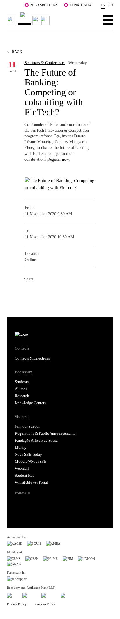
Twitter (40, 292)
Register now (58, 159)
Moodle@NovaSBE (30, 462)
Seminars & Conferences (44, 62)
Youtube (64, 503)
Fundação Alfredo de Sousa (36, 441)
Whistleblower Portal (31, 483)
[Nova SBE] (29, 18)
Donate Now (80, 5)
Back (14, 52)
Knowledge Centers (30, 403)
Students (22, 382)
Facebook (28, 292)
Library (21, 448)
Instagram (42, 503)
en (103, 5)
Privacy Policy (17, 604)
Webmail (22, 469)
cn (111, 5)
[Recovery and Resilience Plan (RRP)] (29, 594)
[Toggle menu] (108, 19)
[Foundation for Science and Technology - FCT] (12, 594)
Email (63, 292)
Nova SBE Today (44, 5)
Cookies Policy (45, 604)
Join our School (27, 427)
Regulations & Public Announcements (45, 434)
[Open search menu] (90, 19)
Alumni (21, 389)
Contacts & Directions (32, 358)
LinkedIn (52, 292)
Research (22, 396)
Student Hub (25, 476)
